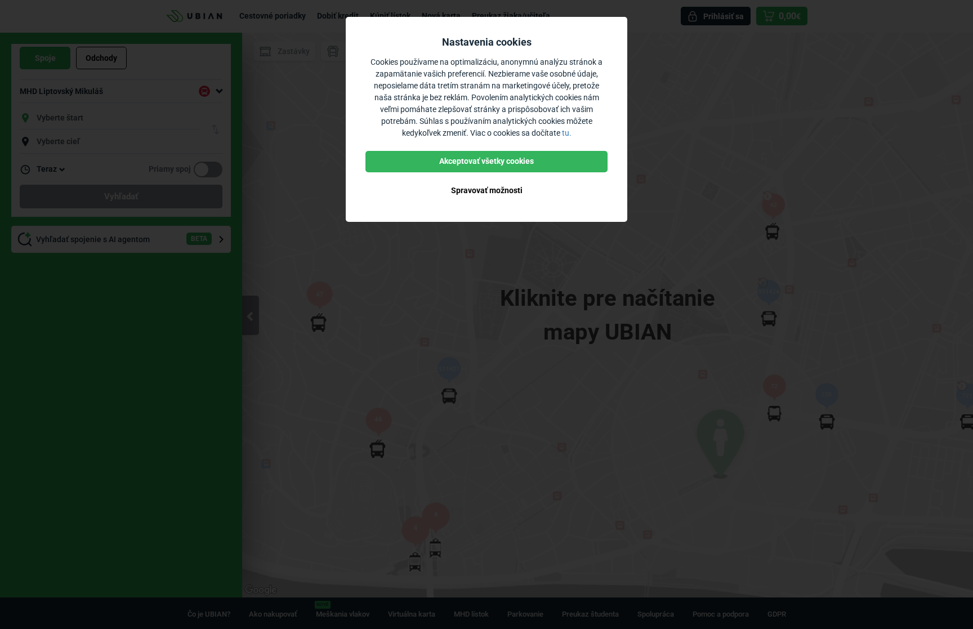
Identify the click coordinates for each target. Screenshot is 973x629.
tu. (567, 132)
